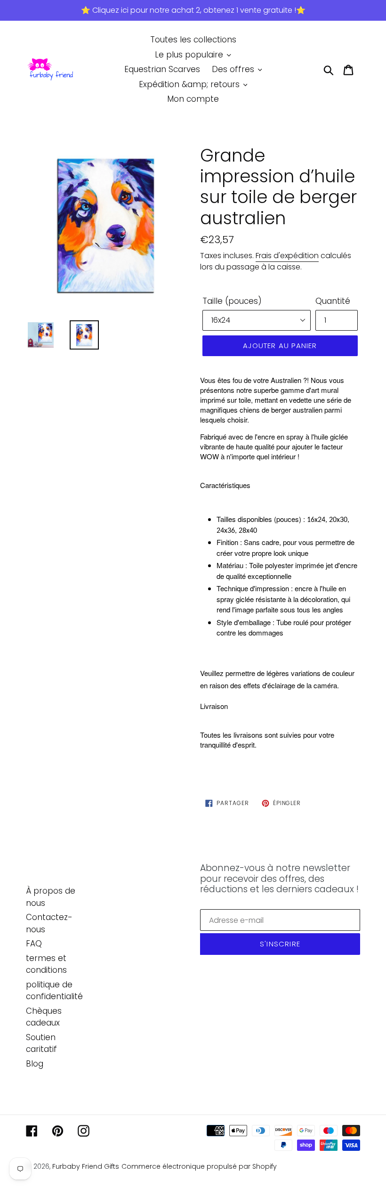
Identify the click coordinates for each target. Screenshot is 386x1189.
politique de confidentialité (54, 990)
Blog (34, 1063)
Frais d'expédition (287, 255)
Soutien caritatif (41, 1043)
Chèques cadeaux (44, 1017)
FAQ (34, 943)
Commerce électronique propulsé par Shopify (199, 1166)
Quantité (332, 301)
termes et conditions (46, 964)
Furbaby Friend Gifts (85, 1166)
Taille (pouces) (232, 301)
